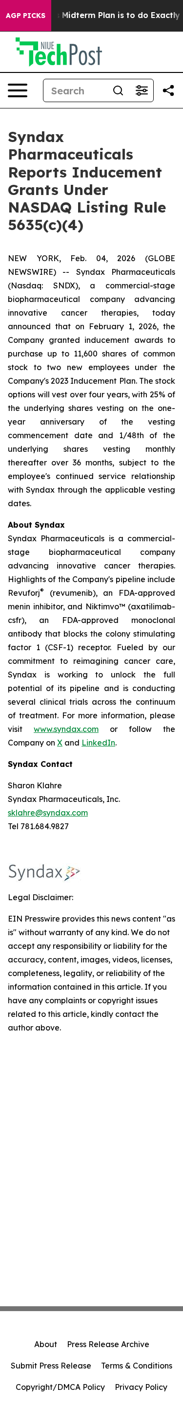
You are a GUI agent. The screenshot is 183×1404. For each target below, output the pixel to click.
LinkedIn (98, 742)
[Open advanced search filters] (141, 90)
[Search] (118, 90)
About (45, 1344)
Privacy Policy (141, 1387)
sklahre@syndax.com (48, 813)
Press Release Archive (108, 1344)
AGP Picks (25, 15)
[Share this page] (168, 90)
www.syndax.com (66, 729)
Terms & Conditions (136, 1365)
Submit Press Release (51, 1365)
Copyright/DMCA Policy (60, 1387)
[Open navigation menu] (17, 90)
